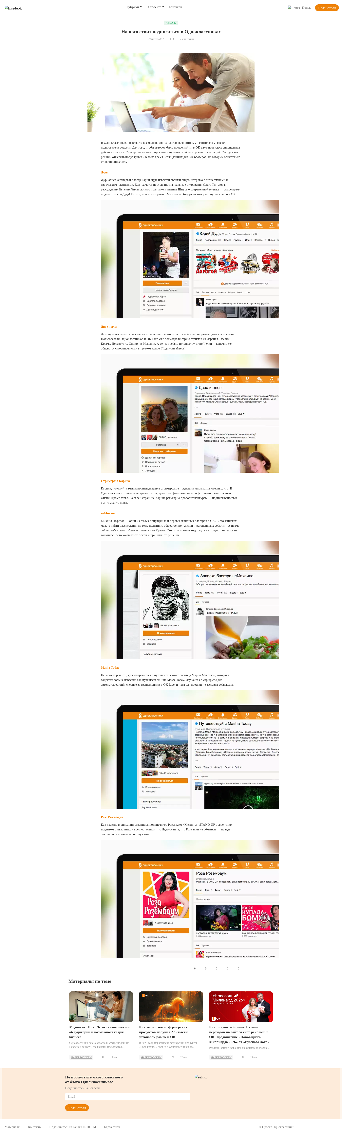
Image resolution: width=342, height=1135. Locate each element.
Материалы (12, 1127)
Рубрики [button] (133, 7)
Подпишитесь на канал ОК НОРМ (72, 1127)
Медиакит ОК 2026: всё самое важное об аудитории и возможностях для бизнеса (99, 1032)
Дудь (104, 172)
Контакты (175, 7)
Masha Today (110, 667)
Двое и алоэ (109, 326)
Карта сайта (112, 1127)
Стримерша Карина (115, 481)
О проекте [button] (154, 7)
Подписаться (327, 7)
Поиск (306, 7)
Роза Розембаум (112, 817)
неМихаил (108, 513)
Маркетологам (81, 1057)
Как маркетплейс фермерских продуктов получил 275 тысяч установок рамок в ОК (163, 1032)
